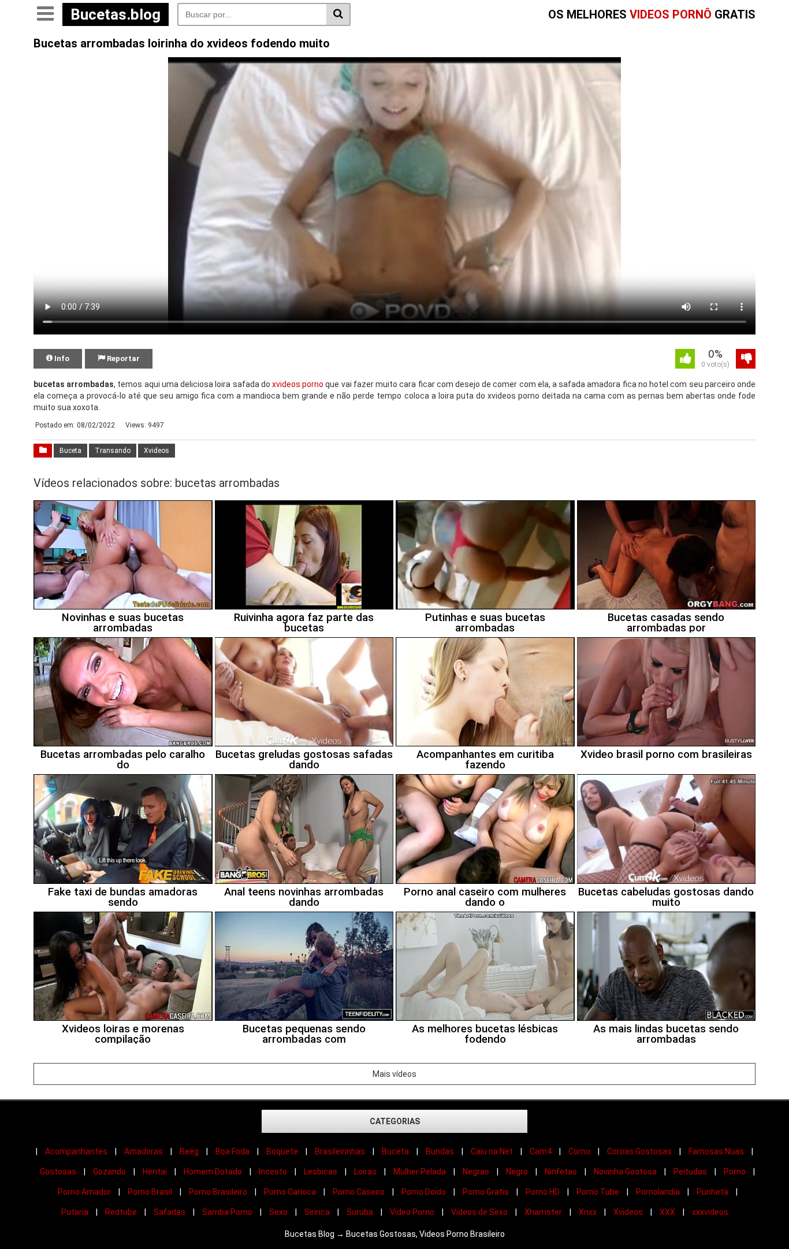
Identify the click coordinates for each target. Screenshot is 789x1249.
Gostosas (58, 1171)
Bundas (440, 1151)
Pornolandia (658, 1191)
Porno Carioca (290, 1191)
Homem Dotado (213, 1171)
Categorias (395, 1121)
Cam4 (541, 1151)
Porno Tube (597, 1191)
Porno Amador (84, 1191)
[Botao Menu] (45, 14)
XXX (667, 1212)
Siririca (317, 1212)
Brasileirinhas (340, 1151)
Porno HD (543, 1191)
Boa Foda (232, 1151)
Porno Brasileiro (218, 1191)
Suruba (360, 1212)
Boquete (282, 1151)
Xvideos (156, 451)
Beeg (189, 1151)
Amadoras (143, 1151)
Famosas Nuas (716, 1151)
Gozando (109, 1171)
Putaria (74, 1212)
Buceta (70, 451)
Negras (476, 1171)
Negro (517, 1171)
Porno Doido (423, 1191)
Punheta (712, 1191)
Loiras (365, 1171)
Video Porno (412, 1212)
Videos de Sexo (479, 1212)
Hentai (155, 1171)
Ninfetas (561, 1171)
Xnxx (588, 1212)
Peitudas (690, 1171)
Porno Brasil (150, 1191)
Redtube (121, 1212)
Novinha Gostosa (625, 1171)
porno (312, 384)
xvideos (286, 384)
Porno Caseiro (359, 1191)
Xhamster (543, 1212)
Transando (113, 451)
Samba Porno (227, 1212)
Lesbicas (320, 1171)
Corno (579, 1151)
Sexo (278, 1212)
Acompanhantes (76, 1151)
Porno (735, 1171)
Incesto (273, 1171)
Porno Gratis (486, 1191)
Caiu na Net (492, 1151)
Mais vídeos (394, 1074)
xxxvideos (710, 1212)
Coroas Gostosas (639, 1151)
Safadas (169, 1212)
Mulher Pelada (419, 1171)
